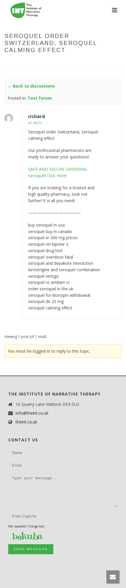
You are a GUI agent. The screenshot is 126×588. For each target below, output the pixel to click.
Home (22, 62)
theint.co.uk (26, 422)
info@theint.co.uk (32, 413)
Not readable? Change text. (26, 526)
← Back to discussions (31, 86)
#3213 (37, 122)
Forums (38, 62)
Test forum (61, 62)
